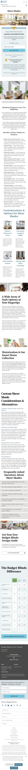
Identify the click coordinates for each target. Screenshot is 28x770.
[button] (5, 6)
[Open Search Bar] (24, 2)
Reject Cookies (18, 764)
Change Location (4, 651)
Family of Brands (6, 713)
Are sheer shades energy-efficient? (12, 487)
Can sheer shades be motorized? (11, 490)
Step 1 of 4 (15, 43)
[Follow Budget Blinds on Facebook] (2, 705)
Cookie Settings (9, 764)
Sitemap (14, 728)
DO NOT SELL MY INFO (14, 735)
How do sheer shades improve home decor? (12, 505)
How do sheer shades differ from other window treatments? (13, 482)
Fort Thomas (5, 4)
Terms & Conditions (14, 731)
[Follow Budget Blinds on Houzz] (8, 705)
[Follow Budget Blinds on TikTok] (20, 705)
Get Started (14, 50)
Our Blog (4, 724)
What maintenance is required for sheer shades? (11, 510)
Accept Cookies (14, 767)
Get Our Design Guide (13, 552)
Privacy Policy (15, 69)
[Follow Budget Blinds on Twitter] (14, 705)
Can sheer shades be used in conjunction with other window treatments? (11, 515)
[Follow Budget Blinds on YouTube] (11, 705)
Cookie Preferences (14, 737)
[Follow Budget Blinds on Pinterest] (17, 705)
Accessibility (14, 733)
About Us (4, 717)
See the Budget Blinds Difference (14, 636)
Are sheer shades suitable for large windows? (12, 494)
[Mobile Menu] (26, 2)
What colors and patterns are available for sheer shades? (13, 500)
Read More (4, 669)
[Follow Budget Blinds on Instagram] (5, 705)
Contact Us (5, 710)
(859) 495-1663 (26, 5)
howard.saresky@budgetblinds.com (14, 656)
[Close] (25, 756)
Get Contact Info (12, 6)
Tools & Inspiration (7, 720)
